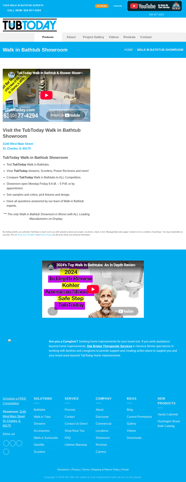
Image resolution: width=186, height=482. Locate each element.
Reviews (130, 37)
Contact (145, 37)
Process (70, 409)
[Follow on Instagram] (171, 14)
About (71, 37)
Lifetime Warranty (76, 444)
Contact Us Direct (76, 423)
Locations (102, 430)
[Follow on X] (174, 14)
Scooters (39, 451)
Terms (85, 469)
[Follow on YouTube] (181, 14)
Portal (125, 469)
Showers (39, 423)
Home (128, 49)
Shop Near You (74, 430)
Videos (114, 37)
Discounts (102, 416)
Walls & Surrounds (46, 437)
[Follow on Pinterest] (178, 14)
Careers (101, 451)
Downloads (134, 437)
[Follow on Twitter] (19, 443)
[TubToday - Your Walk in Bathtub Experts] (30, 25)
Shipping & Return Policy (105, 469)
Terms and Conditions (27, 235)
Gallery (131, 423)
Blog (130, 409)
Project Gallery (93, 37)
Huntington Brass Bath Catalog (169, 424)
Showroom (103, 437)
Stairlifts (39, 444)
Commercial (103, 423)
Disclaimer (63, 469)
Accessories (42, 430)
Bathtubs (39, 409)
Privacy (76, 469)
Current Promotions (139, 416)
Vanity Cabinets (168, 414)
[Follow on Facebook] (168, 14)
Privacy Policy (45, 235)
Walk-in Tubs (42, 416)
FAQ (67, 437)
